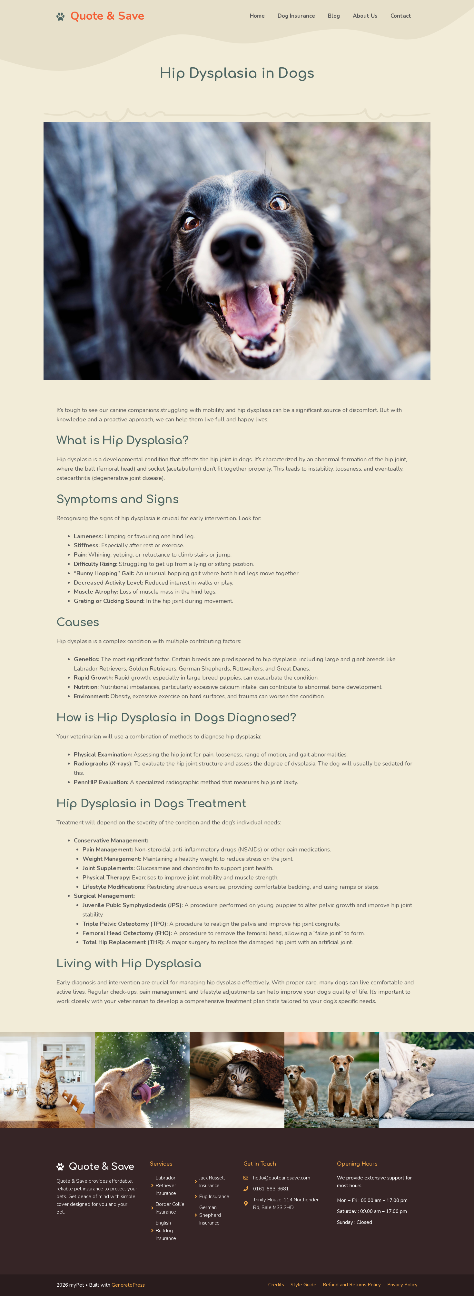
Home (257, 16)
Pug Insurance (214, 1196)
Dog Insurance (296, 16)
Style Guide (303, 1285)
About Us (365, 16)
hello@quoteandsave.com (281, 1178)
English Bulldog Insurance (166, 1231)
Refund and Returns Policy (352, 1285)
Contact (400, 16)
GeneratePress (128, 1285)
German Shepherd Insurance (210, 1215)
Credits (276, 1285)
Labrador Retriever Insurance (166, 1186)
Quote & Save (107, 16)
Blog (334, 16)
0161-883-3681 (271, 1189)
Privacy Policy (402, 1285)
